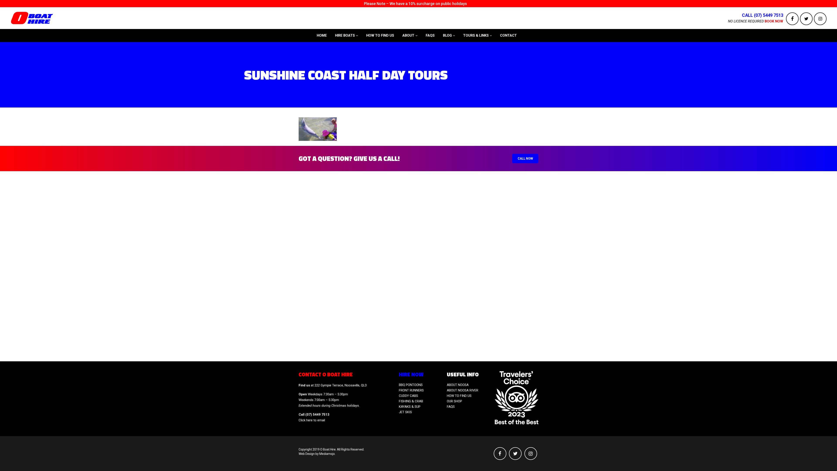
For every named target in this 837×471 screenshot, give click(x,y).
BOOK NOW (774, 21)
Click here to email (312, 420)
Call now (525, 158)
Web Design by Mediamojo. (317, 454)
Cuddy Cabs (408, 396)
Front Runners (411, 390)
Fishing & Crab (411, 401)
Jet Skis (405, 412)
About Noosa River (462, 390)
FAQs (451, 407)
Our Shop (454, 401)
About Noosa (458, 385)
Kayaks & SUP (409, 407)
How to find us (459, 396)
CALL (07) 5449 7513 (762, 15)
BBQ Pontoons (411, 385)
